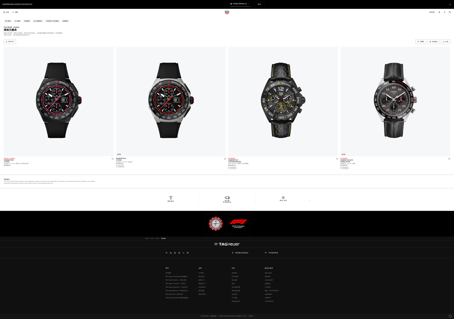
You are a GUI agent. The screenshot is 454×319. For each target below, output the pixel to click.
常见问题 (234, 276)
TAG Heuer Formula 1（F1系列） (176, 283)
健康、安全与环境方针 (272, 290)
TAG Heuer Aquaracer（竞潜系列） (177, 287)
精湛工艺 (201, 280)
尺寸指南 (234, 298)
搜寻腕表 (168, 273)
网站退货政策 (236, 290)
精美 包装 (283, 200)
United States (239, 4)
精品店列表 (202, 294)
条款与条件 (268, 273)
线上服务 (234, 280)
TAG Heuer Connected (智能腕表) (176, 276)
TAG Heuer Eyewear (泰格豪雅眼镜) (177, 298)
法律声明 (268, 298)
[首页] (227, 12)
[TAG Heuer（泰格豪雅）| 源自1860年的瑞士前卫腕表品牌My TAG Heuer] (227, 244)
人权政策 (268, 287)
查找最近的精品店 (242, 253)
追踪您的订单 (236, 301)
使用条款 (268, 283)
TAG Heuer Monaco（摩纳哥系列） (177, 290)
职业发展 (202, 287)
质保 (233, 283)
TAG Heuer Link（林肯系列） (175, 294)
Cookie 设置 (269, 280)
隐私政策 (268, 276)
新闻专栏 (202, 283)
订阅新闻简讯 (273, 253)
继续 (261, 4)
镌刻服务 (171, 201)
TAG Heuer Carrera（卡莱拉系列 (176, 280)
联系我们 (234, 273)
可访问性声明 (269, 301)
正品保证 (234, 294)
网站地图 (201, 290)
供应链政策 (268, 294)
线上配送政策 (236, 287)
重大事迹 (201, 276)
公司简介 (201, 273)
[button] (444, 12)
